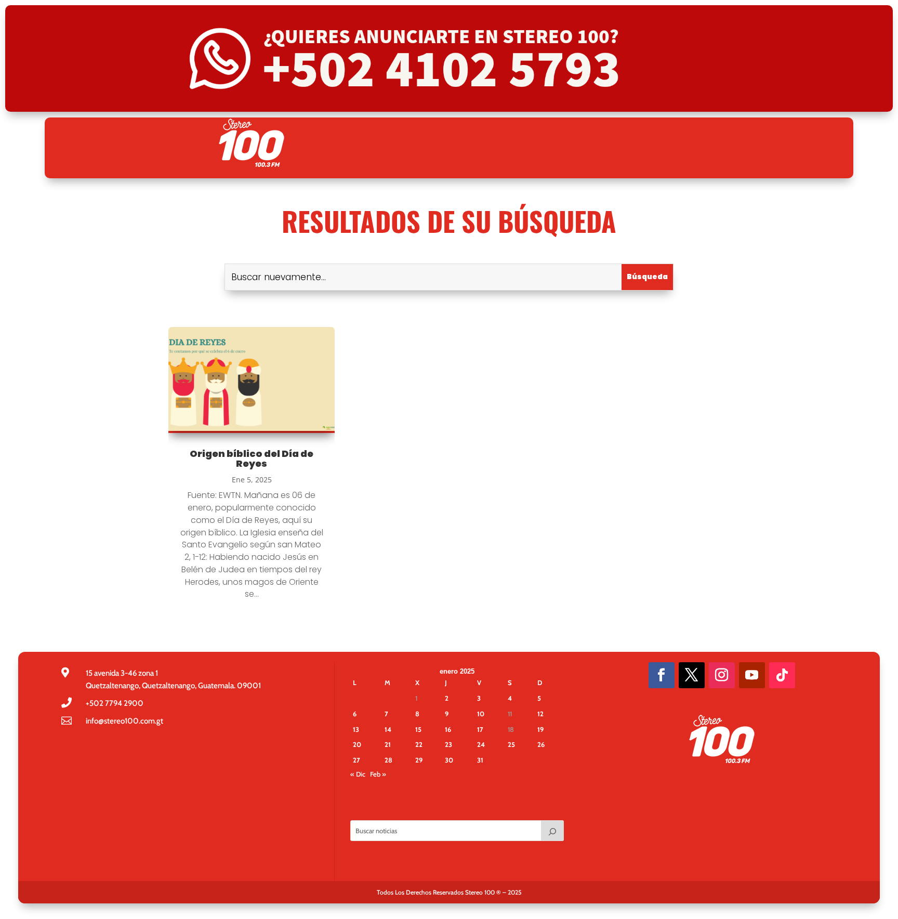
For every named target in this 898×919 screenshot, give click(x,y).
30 (449, 760)
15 (418, 729)
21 (388, 744)
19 (540, 729)
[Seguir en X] (692, 675)
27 (356, 760)
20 (357, 744)
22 (418, 744)
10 (480, 714)
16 (448, 729)
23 (448, 744)
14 (388, 729)
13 (356, 729)
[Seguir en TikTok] (782, 675)
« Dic (357, 774)
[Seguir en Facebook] (662, 675)
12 (540, 714)
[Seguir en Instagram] (722, 675)
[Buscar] (552, 830)
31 (480, 760)
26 (541, 744)
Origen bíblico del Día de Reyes (251, 458)
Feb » (378, 774)
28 (388, 760)
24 (481, 744)
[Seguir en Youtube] (752, 675)
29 (418, 760)
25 (511, 744)
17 (480, 729)
